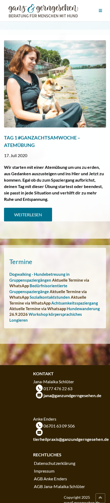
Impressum (44, 470)
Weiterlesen (28, 214)
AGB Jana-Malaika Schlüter (59, 486)
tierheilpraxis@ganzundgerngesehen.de (71, 439)
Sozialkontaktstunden (50, 297)
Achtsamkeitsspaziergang (74, 303)
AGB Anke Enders (50, 478)
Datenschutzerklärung (55, 463)
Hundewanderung (83, 308)
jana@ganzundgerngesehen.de (72, 395)
